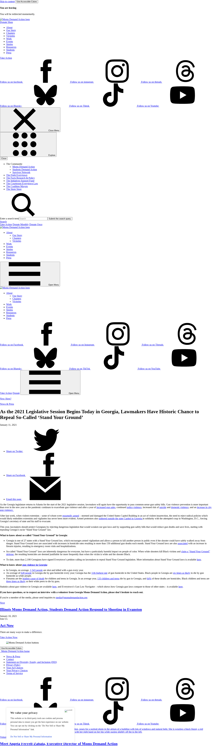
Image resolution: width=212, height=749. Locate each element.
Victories (10, 36)
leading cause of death (33, 578)
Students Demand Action (24, 169)
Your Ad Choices (14, 667)
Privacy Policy (13, 665)
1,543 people (36, 570)
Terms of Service (14, 673)
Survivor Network (21, 172)
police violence (134, 507)
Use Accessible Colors (27, 1)
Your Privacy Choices (17, 670)
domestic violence (180, 507)
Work (9, 38)
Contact (10, 659)
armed (75, 515)
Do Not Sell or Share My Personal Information (31, 736)
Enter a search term (9, 218)
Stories (9, 44)
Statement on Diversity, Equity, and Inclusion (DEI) (31, 662)
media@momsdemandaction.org (71, 597)
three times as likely (15, 581)
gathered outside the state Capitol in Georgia (121, 518)
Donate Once (35, 224)
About (9, 27)
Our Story (11, 30)
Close (3, 158)
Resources (11, 47)
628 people (26, 573)
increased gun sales (106, 507)
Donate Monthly (21, 224)
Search (3, 221)
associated (183, 543)
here (199, 559)
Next (2, 603)
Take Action (6, 58)
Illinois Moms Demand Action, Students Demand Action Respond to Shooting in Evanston (71, 609)
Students (10, 50)
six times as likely (181, 573)
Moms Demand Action (23, 166)
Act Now (7, 625)
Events (9, 41)
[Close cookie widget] (68, 711)
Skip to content (7, 1)
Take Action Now (9, 637)
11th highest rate (99, 573)
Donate (16, 393)
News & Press (7, 404)
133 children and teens (108, 578)
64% (149, 578)
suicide (162, 507)
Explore (51, 155)
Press (8, 52)
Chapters (10, 33)
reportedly (67, 515)
